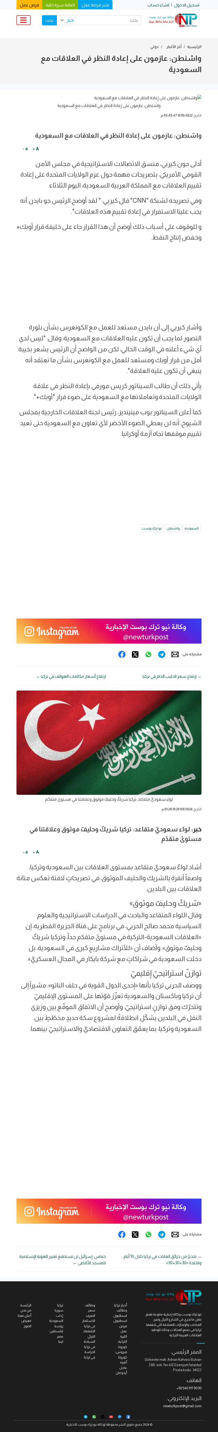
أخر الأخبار (174, 47)
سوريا (59, 1310)
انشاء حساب (158, 5)
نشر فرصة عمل (95, 5)
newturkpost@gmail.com (182, 1406)
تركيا (60, 1305)
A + (36, 148)
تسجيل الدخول (186, 5)
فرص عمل (29, 5)
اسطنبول (120, 1321)
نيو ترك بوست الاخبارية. (81, 1424)
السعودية (192, 528)
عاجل (123, 1368)
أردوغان (121, 1373)
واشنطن (173, 528)
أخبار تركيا (120, 1305)
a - (25, 148)
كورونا (122, 1347)
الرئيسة (25, 1305)
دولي (154, 47)
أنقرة (123, 1362)
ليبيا (60, 1341)
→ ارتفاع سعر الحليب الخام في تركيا (172, 676)
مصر (60, 1336)
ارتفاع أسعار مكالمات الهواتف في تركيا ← (71, 676)
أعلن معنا (24, 1316)
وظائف (90, 1305)
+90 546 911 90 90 (189, 1388)
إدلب (59, 1316)
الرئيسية (194, 47)
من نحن (25, 1310)
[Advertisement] (109, 284)
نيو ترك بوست (152, 528)
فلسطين (56, 1331)
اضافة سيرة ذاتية (60, 5)
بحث (49, 20)
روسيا (58, 1326)
